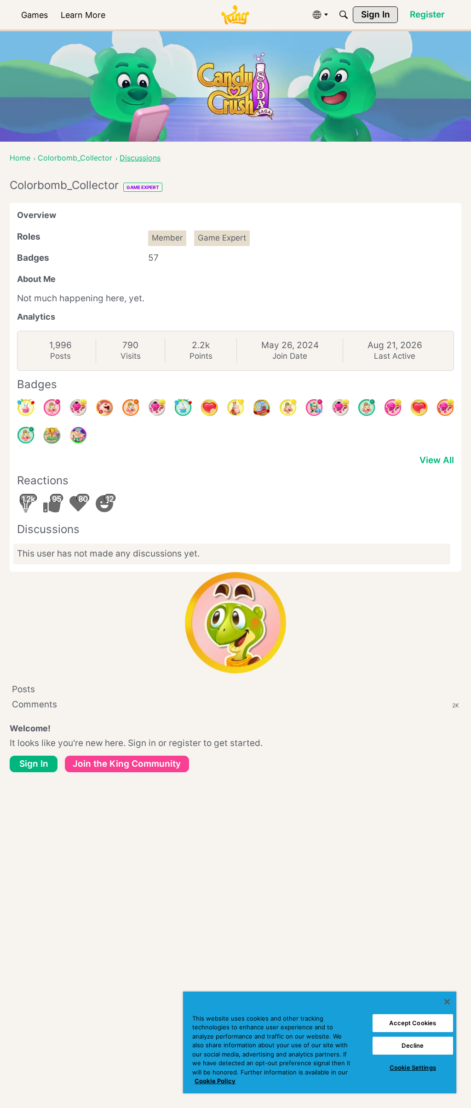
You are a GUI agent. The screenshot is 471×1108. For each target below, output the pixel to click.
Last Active (394, 356)
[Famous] (235, 407)
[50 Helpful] (393, 407)
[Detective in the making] (25, 435)
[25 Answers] (130, 407)
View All (436, 460)
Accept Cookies (412, 1023)
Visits (131, 356)
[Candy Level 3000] (261, 407)
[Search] (343, 14)
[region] (319, 1042)
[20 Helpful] (445, 407)
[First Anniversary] (183, 407)
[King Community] (235, 15)
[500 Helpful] (157, 407)
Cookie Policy (215, 1081)
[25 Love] (209, 407)
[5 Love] (419, 407)
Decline (413, 1045)
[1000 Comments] (314, 407)
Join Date (289, 356)
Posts (60, 356)
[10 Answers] (288, 407)
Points (201, 356)
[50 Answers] (52, 407)
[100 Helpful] (340, 407)
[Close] (447, 1002)
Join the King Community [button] (127, 763)
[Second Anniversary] (25, 407)
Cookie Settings (413, 1067)
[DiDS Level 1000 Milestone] (52, 435)
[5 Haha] (104, 407)
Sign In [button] (33, 763)
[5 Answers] (366, 407)
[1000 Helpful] (78, 407)
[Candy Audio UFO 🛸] (78, 435)
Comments (235, 704)
